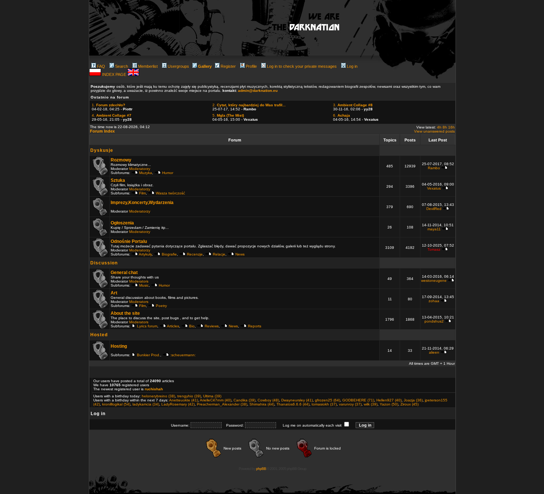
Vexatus (434, 188)
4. (111, 115)
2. (249, 105)
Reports (254, 326)
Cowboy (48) (268, 400)
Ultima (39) (212, 396)
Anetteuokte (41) (183, 400)
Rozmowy (121, 160)
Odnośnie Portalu (129, 241)
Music (144, 285)
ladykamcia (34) (145, 404)
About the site (125, 313)
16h (451, 127)
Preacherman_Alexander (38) (222, 404)
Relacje (219, 254)
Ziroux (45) (409, 404)
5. (228, 115)
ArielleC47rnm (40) (215, 400)
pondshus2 (434, 321)
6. (341, 115)
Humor (167, 173)
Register (228, 66)
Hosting (119, 346)
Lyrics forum (147, 326)
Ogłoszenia (122, 223)
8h (445, 127)
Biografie (169, 254)
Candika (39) (244, 400)
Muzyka (145, 173)
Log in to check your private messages (302, 66)
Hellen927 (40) (389, 400)
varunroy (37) (350, 404)
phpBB (261, 469)
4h (439, 127)
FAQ (101, 66)
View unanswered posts (434, 131)
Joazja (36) (413, 400)
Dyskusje (101, 150)
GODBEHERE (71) (358, 400)
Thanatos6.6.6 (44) (292, 404)
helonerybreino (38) (158, 396)
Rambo (434, 168)
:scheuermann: (183, 355)
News (240, 254)
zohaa (434, 301)
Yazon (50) (389, 404)
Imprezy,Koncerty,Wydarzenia (142, 202)
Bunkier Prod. (148, 355)
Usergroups (178, 66)
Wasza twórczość (170, 193)
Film (142, 193)
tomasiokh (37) (324, 404)
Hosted (99, 334)
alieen (434, 352)
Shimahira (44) (261, 404)
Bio (192, 326)
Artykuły (145, 254)
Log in (352, 66)
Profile (251, 66)
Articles (173, 326)
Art (114, 293)
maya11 (434, 229)
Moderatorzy (139, 169)
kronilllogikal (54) (116, 404)
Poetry (161, 306)
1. (108, 105)
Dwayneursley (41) (297, 400)
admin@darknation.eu (258, 91)
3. (353, 105)
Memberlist (148, 66)
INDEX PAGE (114, 74)
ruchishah (154, 389)
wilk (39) (370, 404)
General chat (124, 272)
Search (121, 66)
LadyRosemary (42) (178, 404)
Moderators (138, 281)
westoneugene (434, 280)
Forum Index (102, 131)
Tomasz (433, 249)
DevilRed (433, 209)
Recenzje (195, 254)
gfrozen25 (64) (327, 400)
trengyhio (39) (189, 396)
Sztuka (118, 180)
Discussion (104, 263)
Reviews (212, 326)
